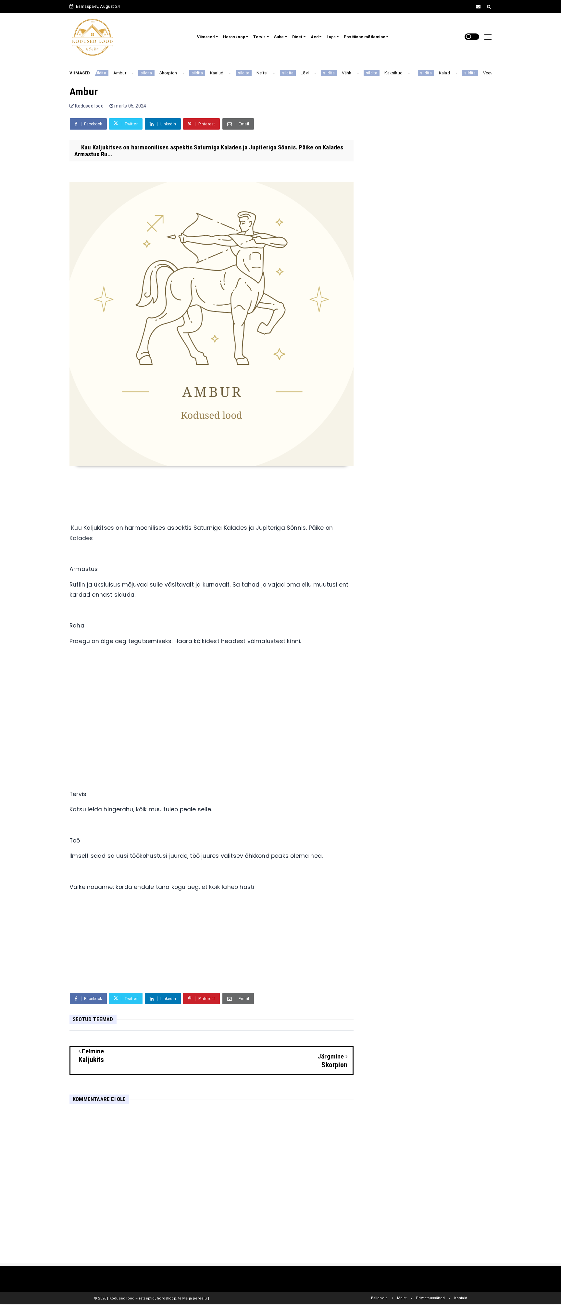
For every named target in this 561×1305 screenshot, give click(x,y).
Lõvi (296, 72)
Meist (402, 1298)
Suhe (279, 37)
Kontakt (460, 1298)
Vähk (337, 72)
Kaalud (207, 72)
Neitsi (252, 72)
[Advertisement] (211, 728)
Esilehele (379, 1298)
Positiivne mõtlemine (364, 37)
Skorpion (159, 72)
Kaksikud (384, 72)
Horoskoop (234, 37)
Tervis (259, 37)
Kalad (435, 72)
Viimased (206, 37)
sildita (137, 73)
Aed (315, 37)
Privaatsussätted (430, 1298)
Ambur (110, 72)
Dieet (297, 37)
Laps (331, 37)
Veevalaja (483, 72)
